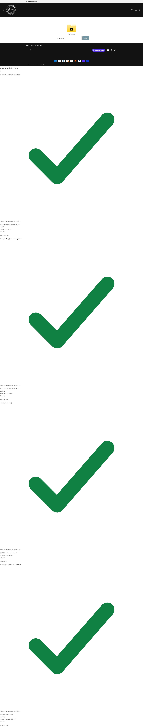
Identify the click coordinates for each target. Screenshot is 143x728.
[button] (3, 10)
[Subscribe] (54, 50)
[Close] (0, 71)
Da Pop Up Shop (32, 64)
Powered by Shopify (40, 64)
